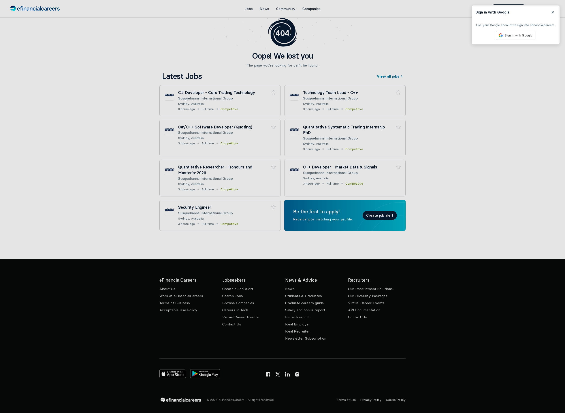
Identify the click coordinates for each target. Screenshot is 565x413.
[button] (282, 206)
